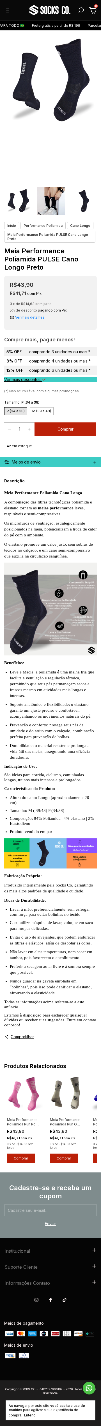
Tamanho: (22, 402)
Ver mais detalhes (29, 317)
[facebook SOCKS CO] (50, 1300)
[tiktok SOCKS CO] (64, 1300)
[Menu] (8, 11)
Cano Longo (80, 225)
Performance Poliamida (43, 225)
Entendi (30, 1415)
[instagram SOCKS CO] (36, 1300)
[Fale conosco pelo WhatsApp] (89, 1388)
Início (11, 225)
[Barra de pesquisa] (81, 11)
